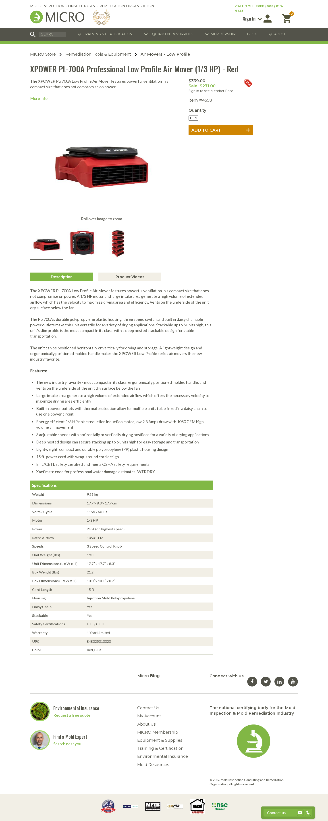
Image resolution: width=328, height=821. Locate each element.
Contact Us (148, 708)
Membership (223, 34)
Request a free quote (71, 715)
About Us (146, 724)
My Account (149, 716)
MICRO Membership (157, 732)
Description (62, 277)
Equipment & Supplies (172, 34)
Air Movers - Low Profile (165, 54)
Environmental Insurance (76, 708)
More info (39, 98)
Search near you (67, 743)
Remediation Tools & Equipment (98, 54)
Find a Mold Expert (70, 736)
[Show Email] (300, 813)
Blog (252, 34)
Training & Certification (108, 34)
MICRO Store (43, 54)
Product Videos (130, 277)
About (280, 34)
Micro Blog (148, 675)
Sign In (250, 18)
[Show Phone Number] (308, 813)
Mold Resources (153, 764)
